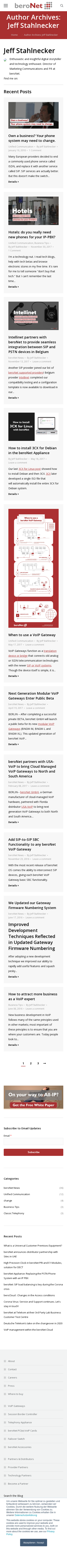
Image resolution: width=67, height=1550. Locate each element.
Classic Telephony (33, 1213)
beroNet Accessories (19, 1447)
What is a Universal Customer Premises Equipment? (33, 1245)
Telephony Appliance (20, 1422)
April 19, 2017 (15, 708)
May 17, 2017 (15, 644)
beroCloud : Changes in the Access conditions (29, 1295)
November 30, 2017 (41, 246)
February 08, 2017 (17, 786)
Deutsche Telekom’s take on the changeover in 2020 (33, 1323)
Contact (12, 1369)
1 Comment (35, 150)
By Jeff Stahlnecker (46, 146)
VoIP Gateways (16, 1406)
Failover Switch (16, 1438)
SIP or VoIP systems (39, 665)
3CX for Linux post (30, 469)
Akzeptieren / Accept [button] (33, 1542)
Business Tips (41, 243)
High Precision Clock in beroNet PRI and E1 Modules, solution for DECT (33, 1265)
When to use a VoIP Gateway (32, 635)
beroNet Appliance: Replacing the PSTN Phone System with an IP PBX (30, 1276)
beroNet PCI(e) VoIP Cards (22, 1430)
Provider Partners (18, 1467)
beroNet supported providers (25, 372)
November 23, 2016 (18, 859)
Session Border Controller (22, 1414)
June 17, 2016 (15, 917)
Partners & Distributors (21, 1459)
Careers (12, 1377)
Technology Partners (19, 1475)
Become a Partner (18, 1483)
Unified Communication (20, 146)
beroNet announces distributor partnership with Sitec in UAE (31, 1254)
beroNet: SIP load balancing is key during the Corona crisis (33, 1287)
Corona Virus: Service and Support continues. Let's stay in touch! (32, 1304)
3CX (48, 473)
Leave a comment (42, 361)
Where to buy (15, 1394)
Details (12, 181)
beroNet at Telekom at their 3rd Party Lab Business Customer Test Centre (32, 1315)
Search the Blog (13, 1495)
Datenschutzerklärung (26, 1515)
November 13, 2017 (18, 361)
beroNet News (16, 357)
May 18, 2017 (38, 458)
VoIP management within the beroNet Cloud (28, 1329)
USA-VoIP (27, 806)
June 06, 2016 (15, 1008)
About (11, 1361)
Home (14, 34)
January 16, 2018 (17, 150)
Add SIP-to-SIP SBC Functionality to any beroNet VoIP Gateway (32, 844)
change (33, 1200)
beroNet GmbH (29, 792)
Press (11, 1385)
